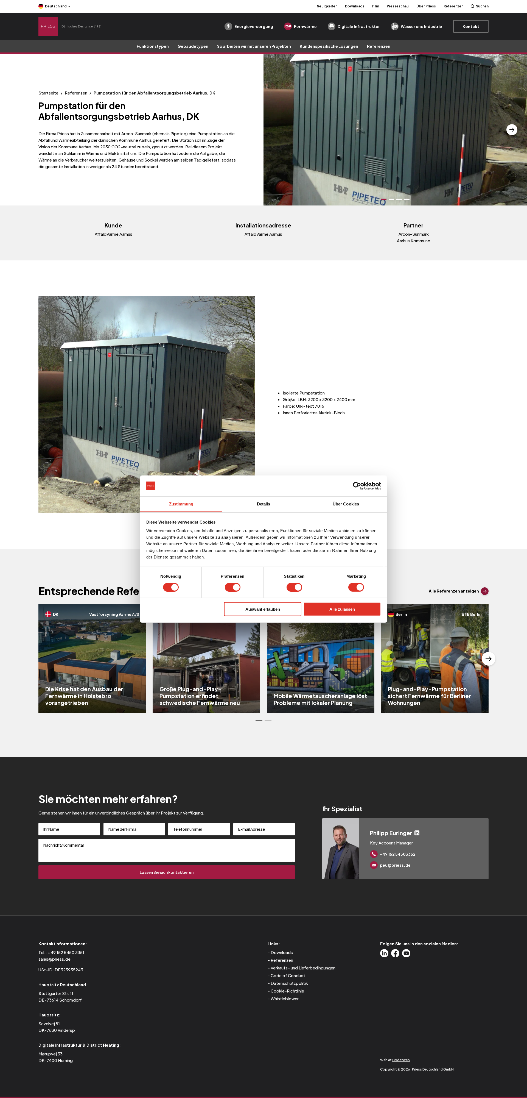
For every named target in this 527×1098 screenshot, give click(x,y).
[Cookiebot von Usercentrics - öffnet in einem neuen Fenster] (357, 486)
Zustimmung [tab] (181, 504)
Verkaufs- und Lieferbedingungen (303, 967)
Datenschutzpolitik (289, 983)
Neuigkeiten (327, 6)
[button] (278, 129)
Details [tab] (263, 504)
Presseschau (398, 6)
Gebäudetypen (193, 46)
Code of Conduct (288, 975)
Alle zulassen (342, 609)
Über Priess (426, 6)
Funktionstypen (153, 46)
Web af (395, 1060)
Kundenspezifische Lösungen (329, 46)
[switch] (232, 587)
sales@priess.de (54, 958)
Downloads (355, 6)
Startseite (48, 92)
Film (375, 6)
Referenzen (453, 6)
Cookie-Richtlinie (287, 990)
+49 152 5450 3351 (66, 952)
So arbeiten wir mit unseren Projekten (254, 46)
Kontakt (470, 26)
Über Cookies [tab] (346, 504)
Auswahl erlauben (262, 609)
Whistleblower (285, 998)
